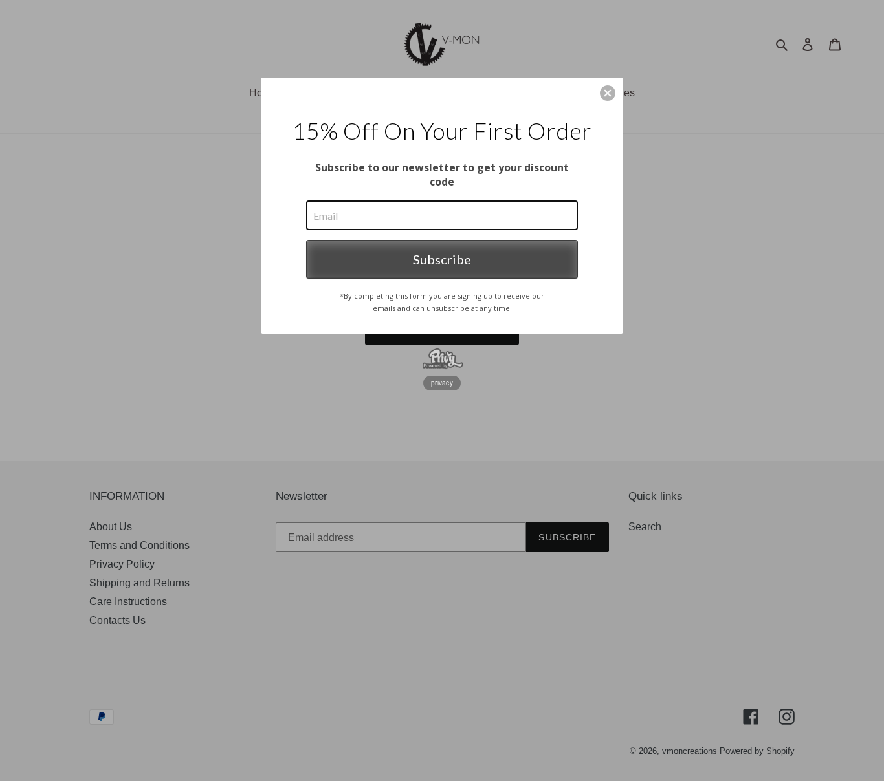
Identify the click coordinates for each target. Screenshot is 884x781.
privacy (442, 382)
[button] (607, 93)
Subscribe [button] (442, 259)
